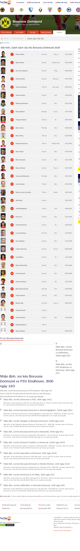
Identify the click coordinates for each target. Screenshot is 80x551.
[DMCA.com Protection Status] (7, 525)
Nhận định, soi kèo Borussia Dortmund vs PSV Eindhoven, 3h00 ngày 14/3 (26, 381)
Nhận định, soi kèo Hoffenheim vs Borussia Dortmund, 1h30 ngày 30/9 (34, 485)
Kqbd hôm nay (61, 505)
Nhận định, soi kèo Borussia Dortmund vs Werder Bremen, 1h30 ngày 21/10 (37, 464)
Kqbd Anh (6, 508)
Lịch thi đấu (48, 2)
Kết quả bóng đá (34, 2)
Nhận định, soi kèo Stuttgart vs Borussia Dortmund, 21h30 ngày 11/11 (34, 421)
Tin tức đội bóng (6, 32)
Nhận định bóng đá (9, 505)
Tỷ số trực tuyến (16, 496)
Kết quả (32, 32)
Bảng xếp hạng (62, 2)
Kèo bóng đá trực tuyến (52, 496)
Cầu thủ (59, 32)
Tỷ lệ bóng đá (25, 505)
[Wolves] (2, 9)
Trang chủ (6, 38)
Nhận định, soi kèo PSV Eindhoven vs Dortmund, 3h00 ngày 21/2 (65, 368)
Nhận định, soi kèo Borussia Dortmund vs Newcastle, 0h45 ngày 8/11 (33, 432)
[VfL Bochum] (30, 9)
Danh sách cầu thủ (35, 39)
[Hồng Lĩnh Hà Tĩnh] (11, 9)
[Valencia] (59, 9)
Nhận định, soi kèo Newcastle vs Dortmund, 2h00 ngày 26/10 (30, 453)
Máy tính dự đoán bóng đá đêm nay (33, 496)
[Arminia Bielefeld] (69, 9)
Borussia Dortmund (18, 38)
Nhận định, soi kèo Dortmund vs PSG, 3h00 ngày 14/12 (28, 399)
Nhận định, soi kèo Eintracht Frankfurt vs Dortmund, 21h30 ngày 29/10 (34, 442)
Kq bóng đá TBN (44, 508)
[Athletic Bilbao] (50, 9)
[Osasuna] (40, 9)
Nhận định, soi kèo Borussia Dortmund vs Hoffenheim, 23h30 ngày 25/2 (64, 351)
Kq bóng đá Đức (26, 508)
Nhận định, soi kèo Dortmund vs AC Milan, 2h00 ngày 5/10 (29, 475)
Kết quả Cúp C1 (62, 508)
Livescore (21, 2)
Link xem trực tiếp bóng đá (69, 496)
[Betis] (21, 9)
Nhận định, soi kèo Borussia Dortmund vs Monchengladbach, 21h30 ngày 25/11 (38, 410)
